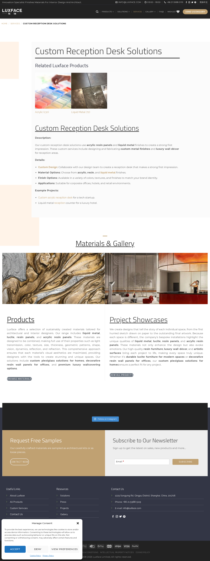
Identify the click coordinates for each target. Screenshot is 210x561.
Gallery (149, 12)
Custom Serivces (19, 508)
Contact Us (16, 514)
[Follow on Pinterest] (195, 2)
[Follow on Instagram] (189, 2)
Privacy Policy (48, 556)
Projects (64, 508)
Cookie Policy (35, 556)
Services (137, 12)
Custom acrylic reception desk (55, 197)
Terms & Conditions (87, 552)
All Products (16, 502)
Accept (15, 549)
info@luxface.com (132, 508)
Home (4, 23)
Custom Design (47, 167)
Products (107, 12)
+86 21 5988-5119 (132, 502)
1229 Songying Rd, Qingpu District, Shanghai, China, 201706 (145, 495)
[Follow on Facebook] (186, 2)
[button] (77, 523)
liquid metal (107, 172)
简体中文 (204, 2)
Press (63, 502)
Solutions (122, 12)
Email (120, 461)
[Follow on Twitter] (192, 2)
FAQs (161, 12)
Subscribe (185, 461)
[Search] (97, 12)
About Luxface (17, 495)
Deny (37, 549)
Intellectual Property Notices (117, 552)
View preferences (65, 549)
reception (59, 202)
